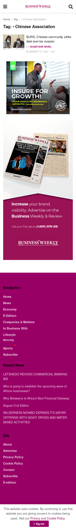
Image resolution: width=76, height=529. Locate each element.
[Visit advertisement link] (38, 87)
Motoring (8, 340)
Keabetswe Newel (41, 46)
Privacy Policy (13, 457)
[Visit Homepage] (38, 6)
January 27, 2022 (38, 51)
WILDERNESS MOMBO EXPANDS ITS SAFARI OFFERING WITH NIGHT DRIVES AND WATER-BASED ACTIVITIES (35, 417)
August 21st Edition (16, 405)
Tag (16, 19)
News (7, 303)
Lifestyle (9, 334)
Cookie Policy (13, 463)
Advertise (10, 450)
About (7, 444)
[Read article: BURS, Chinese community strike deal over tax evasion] (13, 42)
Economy (10, 309)
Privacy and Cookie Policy (47, 518)
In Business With (15, 328)
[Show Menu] (5, 6)
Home (6, 19)
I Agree (39, 524)
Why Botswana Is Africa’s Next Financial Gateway (36, 398)
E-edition (9, 482)
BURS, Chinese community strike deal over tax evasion (48, 38)
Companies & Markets (19, 322)
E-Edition (9, 315)
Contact (9, 469)
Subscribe (10, 354)
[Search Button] (71, 6)
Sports (8, 348)
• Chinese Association (33, 19)
